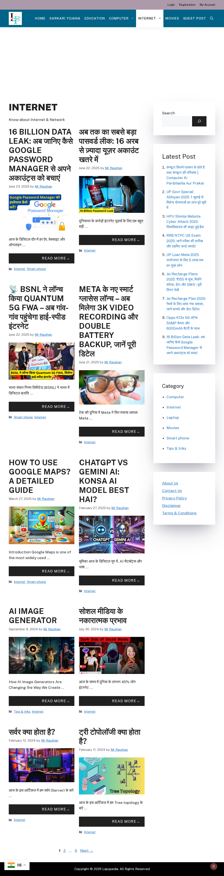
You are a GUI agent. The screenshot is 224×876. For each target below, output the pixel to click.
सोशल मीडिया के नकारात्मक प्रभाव (103, 616)
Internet (147, 18)
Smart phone (36, 269)
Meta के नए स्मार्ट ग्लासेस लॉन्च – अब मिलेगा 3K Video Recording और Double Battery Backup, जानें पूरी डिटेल (108, 321)
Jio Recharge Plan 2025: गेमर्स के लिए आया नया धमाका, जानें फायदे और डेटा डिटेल (186, 304)
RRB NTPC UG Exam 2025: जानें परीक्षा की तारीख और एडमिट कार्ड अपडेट (184, 240)
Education (94, 18)
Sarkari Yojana (64, 18)
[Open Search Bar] (211, 18)
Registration (187, 4)
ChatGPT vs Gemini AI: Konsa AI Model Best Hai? (104, 481)
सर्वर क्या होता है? (32, 731)
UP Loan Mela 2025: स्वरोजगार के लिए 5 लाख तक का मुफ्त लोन (184, 260)
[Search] (199, 121)
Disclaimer (171, 505)
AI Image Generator (33, 616)
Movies (172, 18)
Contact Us (172, 491)
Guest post (194, 18)
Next (86, 850)
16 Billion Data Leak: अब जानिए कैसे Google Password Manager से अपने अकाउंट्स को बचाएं (41, 154)
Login (171, 4)
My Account (207, 4)
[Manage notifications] (213, 866)
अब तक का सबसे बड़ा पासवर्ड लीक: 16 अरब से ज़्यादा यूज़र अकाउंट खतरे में (109, 145)
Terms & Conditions (179, 513)
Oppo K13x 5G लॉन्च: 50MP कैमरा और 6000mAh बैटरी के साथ (183, 323)
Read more (54, 258)
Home (40, 18)
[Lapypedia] (15, 18)
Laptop (172, 417)
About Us (170, 483)
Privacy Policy (174, 498)
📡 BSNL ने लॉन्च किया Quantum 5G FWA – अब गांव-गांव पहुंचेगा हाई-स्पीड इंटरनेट (39, 307)
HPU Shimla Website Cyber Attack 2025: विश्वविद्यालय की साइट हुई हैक (185, 221)
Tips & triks (22, 711)
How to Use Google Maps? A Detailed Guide (39, 476)
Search (168, 113)
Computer (119, 18)
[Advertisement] (112, 60)
